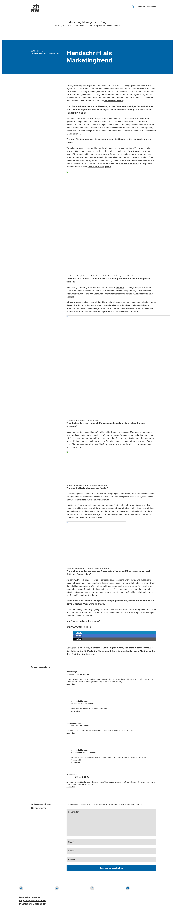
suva (41, 51)
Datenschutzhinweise (29, 898)
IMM (73, 651)
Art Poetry (84, 648)
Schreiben (91, 654)
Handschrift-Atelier (128, 164)
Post (73, 654)
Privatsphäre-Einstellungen (32, 904)
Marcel (69, 775)
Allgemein (42, 53)
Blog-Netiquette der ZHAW (32, 901)
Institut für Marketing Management (93, 651)
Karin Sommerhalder (122, 651)
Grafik (120, 648)
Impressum (151, 7)
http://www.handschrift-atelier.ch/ (83, 621)
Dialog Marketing (53, 53)
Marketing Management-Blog (87, 22)
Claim (106, 648)
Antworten (71, 684)
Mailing (143, 651)
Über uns (141, 7)
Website (120, 288)
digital (113, 648)
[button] (77, 633)
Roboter (81, 654)
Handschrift (130, 648)
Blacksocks (96, 648)
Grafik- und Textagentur (99, 167)
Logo (136, 651)
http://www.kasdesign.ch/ (79, 627)
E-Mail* (71, 851)
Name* (71, 842)
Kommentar (73, 812)
